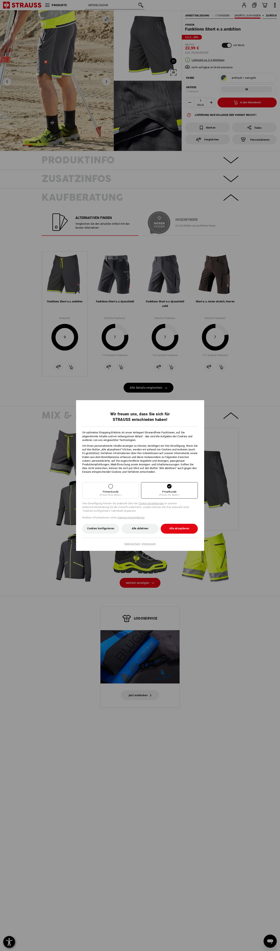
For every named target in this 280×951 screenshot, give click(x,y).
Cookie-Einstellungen (151, 503)
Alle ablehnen (140, 528)
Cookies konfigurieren (100, 528)
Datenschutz (132, 543)
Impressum (149, 543)
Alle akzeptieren (179, 528)
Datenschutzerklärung (131, 517)
